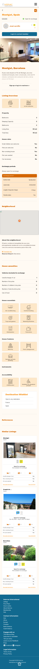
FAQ (4, 612)
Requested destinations (8, 484)
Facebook (9, 645)
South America (7, 628)
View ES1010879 (31, 587)
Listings (5, 601)
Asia (4, 618)
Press (5, 643)
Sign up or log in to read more (18, 85)
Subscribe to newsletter (10, 636)
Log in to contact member (19, 34)
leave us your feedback (10, 641)
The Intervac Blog (8, 634)
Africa (5, 620)
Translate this (7, 252)
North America (7, 626)
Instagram (17, 645)
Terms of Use (7, 651)
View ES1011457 (31, 484)
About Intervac (7, 608)
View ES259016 (32, 535)
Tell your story (7, 638)
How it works (7, 606)
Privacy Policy (7, 654)
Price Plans (6, 604)
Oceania (5, 624)
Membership (7, 610)
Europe (5, 622)
